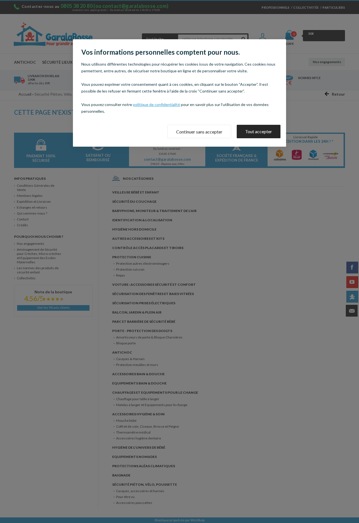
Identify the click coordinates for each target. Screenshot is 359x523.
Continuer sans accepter (199, 131)
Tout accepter (258, 131)
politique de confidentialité (156, 104)
